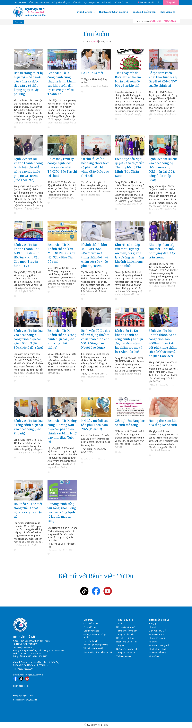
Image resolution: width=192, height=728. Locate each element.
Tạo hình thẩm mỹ (157, 652)
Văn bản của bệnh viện (93, 648)
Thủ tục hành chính (158, 649)
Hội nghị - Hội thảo (125, 638)
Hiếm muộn (107, 2)
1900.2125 (169, 20)
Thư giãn (120, 645)
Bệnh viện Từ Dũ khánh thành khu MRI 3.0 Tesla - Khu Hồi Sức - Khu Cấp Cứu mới (61, 253)
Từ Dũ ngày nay (123, 656)
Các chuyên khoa (91, 631)
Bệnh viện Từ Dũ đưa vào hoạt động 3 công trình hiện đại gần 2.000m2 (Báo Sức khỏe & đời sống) (28, 339)
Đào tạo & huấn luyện (144, 12)
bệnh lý (94, 41)
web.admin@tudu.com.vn (31, 675)
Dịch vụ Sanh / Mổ (157, 631)
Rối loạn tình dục (122, 2)
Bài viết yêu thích (148, 2)
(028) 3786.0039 (25, 669)
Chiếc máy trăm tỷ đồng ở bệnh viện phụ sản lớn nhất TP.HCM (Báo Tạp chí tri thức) (62, 167)
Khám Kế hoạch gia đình (160, 645)
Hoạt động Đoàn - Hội (126, 641)
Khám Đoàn (154, 656)
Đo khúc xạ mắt (92, 73)
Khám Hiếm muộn (157, 638)
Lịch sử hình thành (91, 623)
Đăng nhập (171, 2)
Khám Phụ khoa (156, 634)
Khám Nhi (153, 641)
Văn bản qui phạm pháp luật (96, 644)
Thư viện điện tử (90, 641)
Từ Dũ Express (19, 2)
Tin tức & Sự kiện (83, 12)
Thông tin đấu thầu (125, 634)
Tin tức (119, 623)
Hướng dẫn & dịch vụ (159, 620)
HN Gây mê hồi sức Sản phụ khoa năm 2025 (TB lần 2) (94, 425)
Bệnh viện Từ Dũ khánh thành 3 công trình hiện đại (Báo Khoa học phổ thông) (62, 339)
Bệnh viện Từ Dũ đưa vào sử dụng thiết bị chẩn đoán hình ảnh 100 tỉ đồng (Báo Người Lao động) (95, 339)
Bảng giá (153, 623)
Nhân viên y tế (167, 12)
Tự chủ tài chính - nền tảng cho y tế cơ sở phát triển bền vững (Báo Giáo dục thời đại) (95, 167)
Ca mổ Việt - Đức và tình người (97, 652)
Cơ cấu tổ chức (90, 627)
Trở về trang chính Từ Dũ (38, 2)
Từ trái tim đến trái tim (126, 631)
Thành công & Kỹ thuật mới (113, 12)
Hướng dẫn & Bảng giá (61, 2)
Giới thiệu (88, 620)
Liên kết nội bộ (21, 686)
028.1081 (155, 20)
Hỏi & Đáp (77, 2)
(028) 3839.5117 (56, 650)
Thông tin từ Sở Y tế (125, 652)
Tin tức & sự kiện (124, 620)
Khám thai (154, 627)
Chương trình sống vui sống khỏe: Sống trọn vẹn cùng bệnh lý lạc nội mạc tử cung (62, 512)
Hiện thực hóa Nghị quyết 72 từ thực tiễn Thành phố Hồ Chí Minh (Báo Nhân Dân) (129, 167)
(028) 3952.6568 (24, 647)
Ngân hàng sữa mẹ (91, 2)
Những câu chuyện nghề (127, 649)
